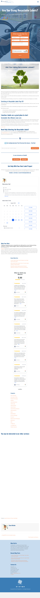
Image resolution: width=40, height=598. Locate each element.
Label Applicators (14, 402)
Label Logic (13, 403)
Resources (13, 420)
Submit (20, 55)
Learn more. (3, 126)
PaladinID (2, 248)
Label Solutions (18, 14)
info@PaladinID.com (16, 573)
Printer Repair (13, 413)
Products (12, 417)
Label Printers (13, 407)
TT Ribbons (13, 423)
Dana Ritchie (11, 14)
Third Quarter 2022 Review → (33, 537)
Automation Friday (14, 397)
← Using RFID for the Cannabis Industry (8, 535)
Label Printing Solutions (15, 408)
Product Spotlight (24, 14)
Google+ (12, 574)
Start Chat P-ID (35, 148)
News (12, 412)
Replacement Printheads (15, 418)
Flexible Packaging (14, 398)
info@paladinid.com (5, 132)
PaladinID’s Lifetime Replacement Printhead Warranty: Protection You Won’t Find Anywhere (19, 561)
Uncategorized (13, 425)
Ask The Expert (13, 395)
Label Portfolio (13, 405)
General (12, 400)
